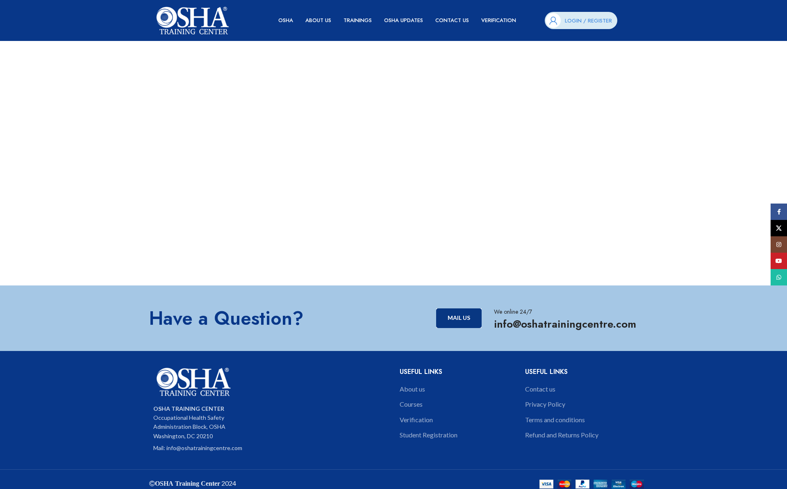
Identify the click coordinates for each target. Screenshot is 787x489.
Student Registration (428, 435)
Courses (411, 404)
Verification (416, 419)
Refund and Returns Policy (561, 435)
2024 (228, 483)
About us (412, 389)
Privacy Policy (545, 404)
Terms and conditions (555, 419)
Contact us (540, 389)
